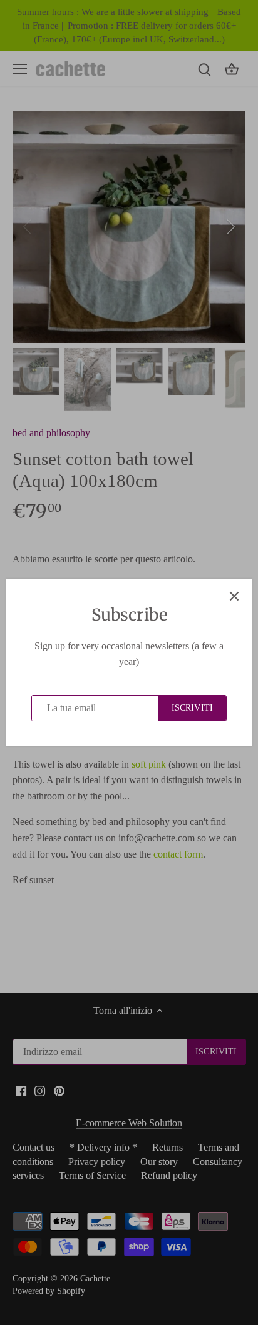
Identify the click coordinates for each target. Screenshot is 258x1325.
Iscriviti (192, 707)
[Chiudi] (234, 596)
